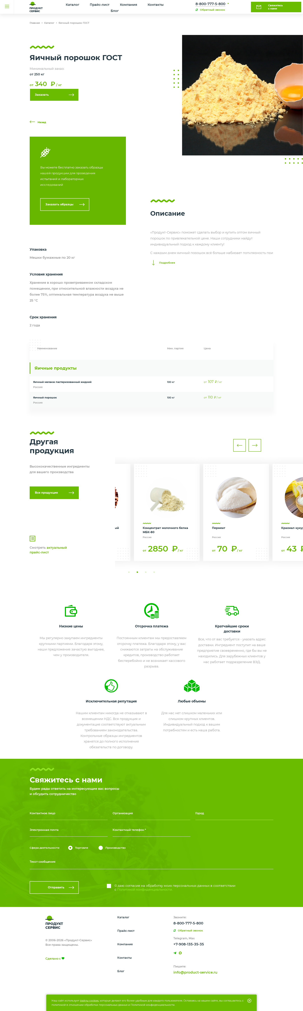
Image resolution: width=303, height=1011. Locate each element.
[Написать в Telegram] (174, 953)
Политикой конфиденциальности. (145, 890)
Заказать (42, 94)
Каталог (72, 5)
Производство (115, 847)
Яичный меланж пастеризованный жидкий (62, 382)
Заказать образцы (59, 204)
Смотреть (48, 550)
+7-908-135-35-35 (188, 944)
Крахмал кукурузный (228, 528)
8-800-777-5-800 (210, 4)
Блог (115, 11)
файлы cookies (89, 1000)
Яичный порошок (45, 397)
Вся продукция (46, 492)
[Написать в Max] (180, 953)
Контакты (156, 5)
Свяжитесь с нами (275, 7)
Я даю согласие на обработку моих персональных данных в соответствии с (175, 888)
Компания (128, 5)
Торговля (81, 847)
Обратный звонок (212, 9)
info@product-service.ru (195, 972)
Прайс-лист (99, 5)
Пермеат (149, 528)
